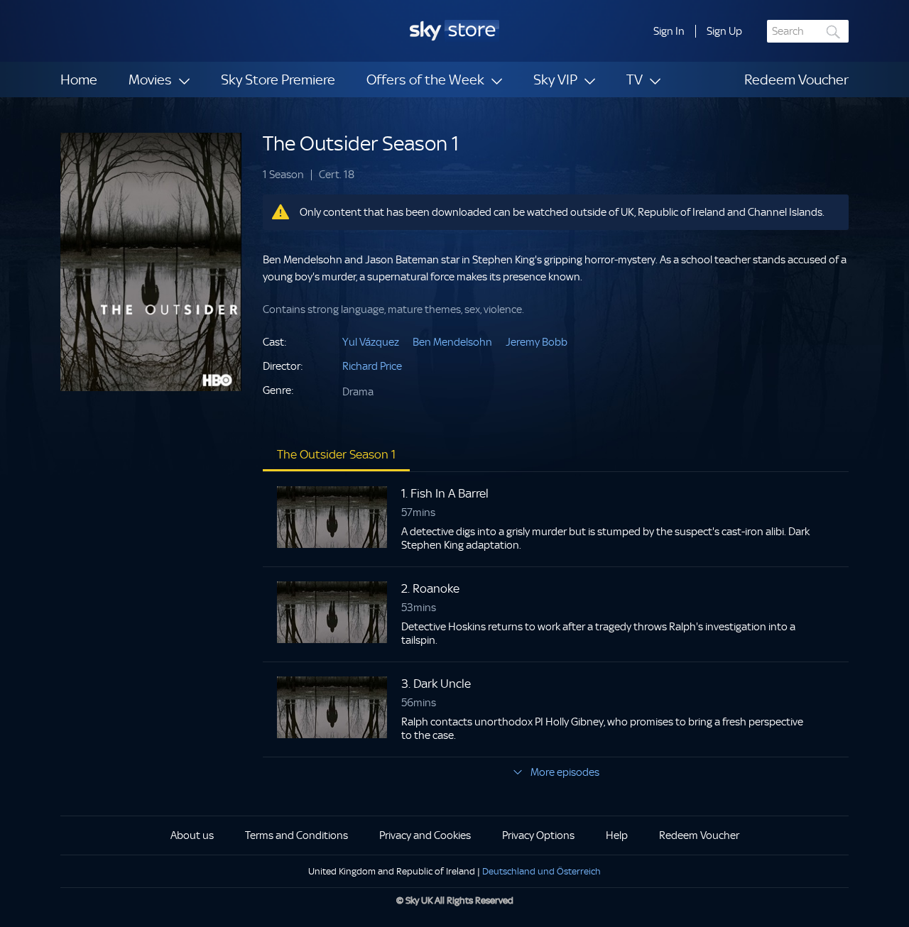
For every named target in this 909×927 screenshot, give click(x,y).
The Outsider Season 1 (361, 143)
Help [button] (617, 835)
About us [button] (192, 835)
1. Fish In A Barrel (445, 493)
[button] (669, 31)
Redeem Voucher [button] (699, 835)
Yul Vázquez (370, 342)
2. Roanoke (430, 588)
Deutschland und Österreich (541, 871)
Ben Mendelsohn (452, 342)
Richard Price (372, 366)
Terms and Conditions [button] (296, 835)
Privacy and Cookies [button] (425, 835)
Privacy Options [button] (538, 835)
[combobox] (808, 31)
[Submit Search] (833, 31)
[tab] (336, 454)
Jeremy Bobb (536, 342)
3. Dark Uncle (436, 683)
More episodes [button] (564, 772)
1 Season (283, 175)
